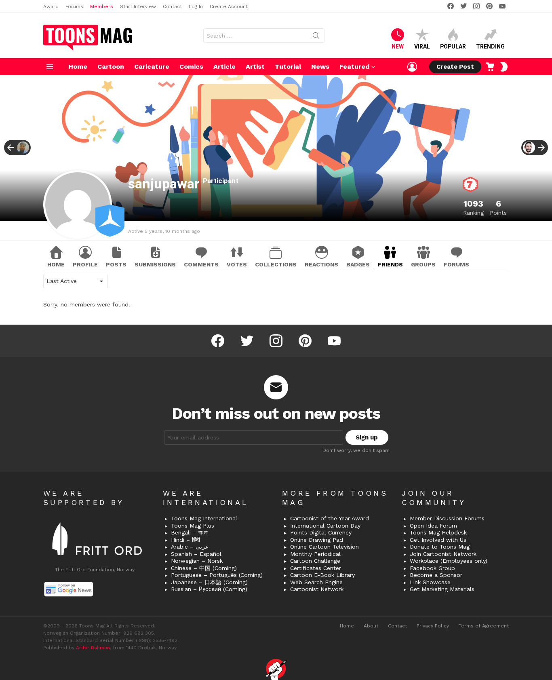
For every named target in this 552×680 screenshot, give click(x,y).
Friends (390, 264)
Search (316, 37)
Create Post (455, 66)
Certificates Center (315, 568)
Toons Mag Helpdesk (438, 532)
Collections (276, 264)
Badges (358, 264)
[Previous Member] (17, 147)
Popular (453, 46)
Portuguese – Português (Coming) (217, 575)
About (371, 626)
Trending (490, 46)
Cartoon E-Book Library (322, 575)
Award (51, 6)
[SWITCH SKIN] (504, 67)
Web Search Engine (316, 582)
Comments (201, 264)
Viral (422, 46)
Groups (423, 264)
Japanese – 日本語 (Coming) (209, 582)
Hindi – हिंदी (185, 539)
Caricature (151, 66)
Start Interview (138, 6)
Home (77, 66)
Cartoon (110, 66)
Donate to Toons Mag (440, 546)
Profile (85, 264)
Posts (116, 264)
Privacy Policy (433, 626)
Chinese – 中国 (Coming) (204, 568)
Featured (354, 66)
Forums (74, 6)
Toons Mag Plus (192, 525)
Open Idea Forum (433, 525)
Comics (191, 66)
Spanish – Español (196, 554)
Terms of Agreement (484, 626)
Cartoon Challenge (315, 561)
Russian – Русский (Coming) (209, 589)
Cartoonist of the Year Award (329, 518)
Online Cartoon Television (324, 546)
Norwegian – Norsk (197, 561)
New (398, 46)
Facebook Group (432, 568)
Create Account (229, 6)
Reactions (321, 264)
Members (101, 6)
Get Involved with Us (438, 539)
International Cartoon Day (325, 525)
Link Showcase (430, 582)
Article (224, 66)
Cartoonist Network (316, 589)
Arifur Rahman (93, 647)
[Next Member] (534, 147)
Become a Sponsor (436, 575)
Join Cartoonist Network (443, 554)
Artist (255, 66)
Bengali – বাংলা (189, 532)
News (320, 66)
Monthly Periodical (315, 554)
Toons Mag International (204, 518)
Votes (237, 264)
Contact (172, 6)
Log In (196, 6)
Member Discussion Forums (447, 518)
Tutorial (288, 66)
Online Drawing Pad (316, 539)
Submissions (155, 264)
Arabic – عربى (190, 546)
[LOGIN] (412, 67)
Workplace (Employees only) (448, 561)
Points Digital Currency (321, 532)
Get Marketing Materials (442, 589)
